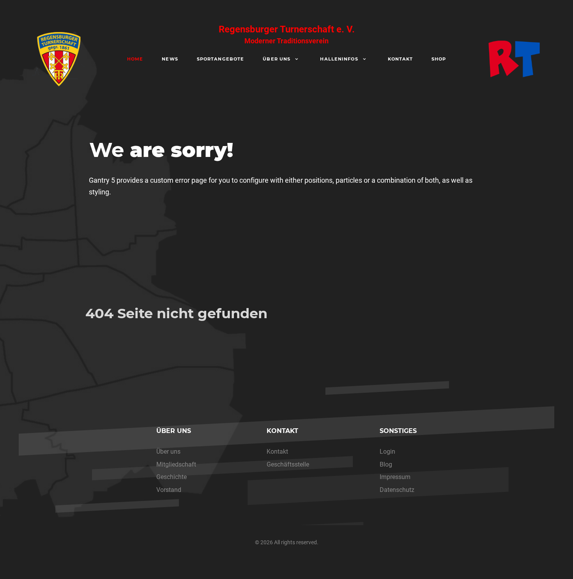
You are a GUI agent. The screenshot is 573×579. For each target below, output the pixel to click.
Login (387, 451)
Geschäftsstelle (288, 464)
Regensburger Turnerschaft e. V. (287, 34)
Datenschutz (397, 489)
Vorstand (168, 489)
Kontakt (277, 451)
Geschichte (171, 477)
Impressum (395, 477)
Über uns (168, 451)
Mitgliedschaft (176, 464)
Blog (386, 464)
